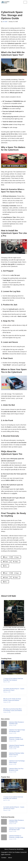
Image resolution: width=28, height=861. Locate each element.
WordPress (20, 849)
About (10, 857)
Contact (3, 857)
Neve (6, 849)
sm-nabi (5, 21)
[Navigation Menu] (25, 2)
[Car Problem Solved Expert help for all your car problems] (5, 2)
